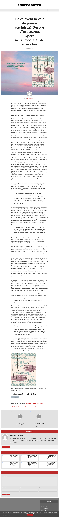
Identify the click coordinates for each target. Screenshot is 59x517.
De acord (29, 515)
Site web (41, 488)
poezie (40, 10)
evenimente (28, 10)
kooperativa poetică (26, 16)
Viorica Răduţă (13, 465)
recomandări (34, 10)
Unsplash (40, 403)
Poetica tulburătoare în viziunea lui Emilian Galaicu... (14, 463)
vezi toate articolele (6, 447)
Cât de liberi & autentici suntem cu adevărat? (14, 456)
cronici (20, 16)
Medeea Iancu (35, 407)
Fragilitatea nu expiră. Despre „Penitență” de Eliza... (32, 463)
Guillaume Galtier (31, 403)
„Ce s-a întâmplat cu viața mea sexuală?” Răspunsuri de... (51, 463)
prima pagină (11, 10)
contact (44, 10)
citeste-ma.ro (31, 458)
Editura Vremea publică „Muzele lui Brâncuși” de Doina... (51, 456)
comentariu (5, 476)
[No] (55, 513)
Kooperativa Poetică (24, 407)
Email (22, 488)
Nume (4, 488)
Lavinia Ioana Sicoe (14, 457)
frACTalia (14, 407)
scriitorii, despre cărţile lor (19, 10)
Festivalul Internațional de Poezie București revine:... (32, 456)
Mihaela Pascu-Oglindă (32, 465)
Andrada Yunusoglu (31, 98)
